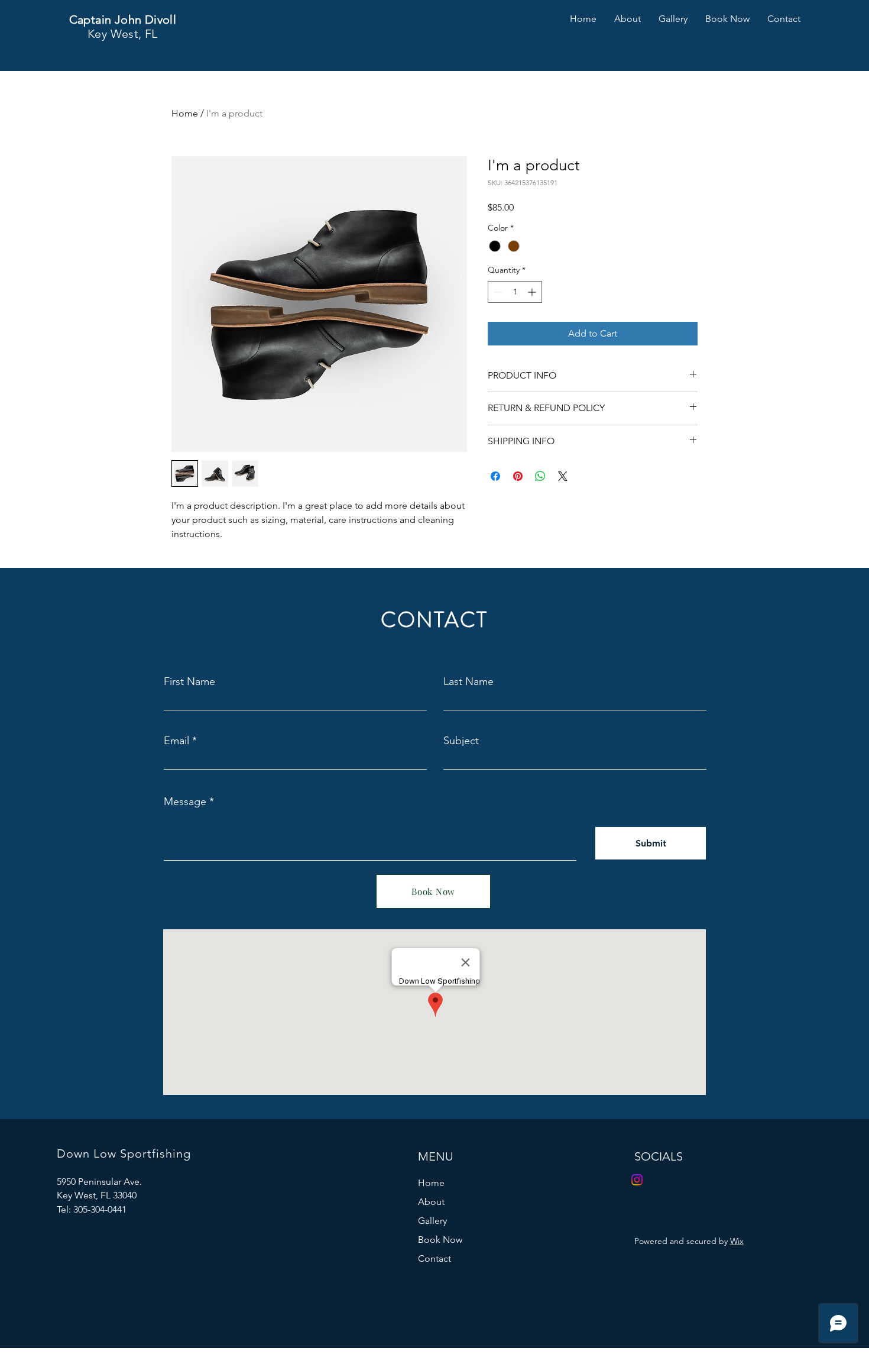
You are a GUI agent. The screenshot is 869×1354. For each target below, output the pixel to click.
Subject (461, 740)
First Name (189, 681)
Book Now (440, 1239)
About (431, 1201)
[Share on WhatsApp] (540, 476)
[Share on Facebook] (495, 476)
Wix (737, 1241)
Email (176, 740)
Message (185, 801)
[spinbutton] (515, 292)
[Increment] (533, 292)
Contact (434, 1258)
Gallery (432, 1220)
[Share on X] (563, 476)
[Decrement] (496, 292)
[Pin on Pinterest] (518, 476)
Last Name (468, 681)
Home (184, 113)
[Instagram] (637, 1179)
